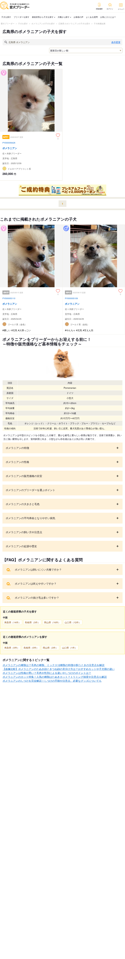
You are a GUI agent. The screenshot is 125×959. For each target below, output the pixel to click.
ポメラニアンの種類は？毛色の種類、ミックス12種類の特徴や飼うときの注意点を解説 (53, 665)
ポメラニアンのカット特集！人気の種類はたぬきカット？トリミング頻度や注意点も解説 (55, 677)
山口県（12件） (73, 622)
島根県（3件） (32, 622)
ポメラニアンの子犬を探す (43, 23)
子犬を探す (6, 17)
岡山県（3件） (50, 647)
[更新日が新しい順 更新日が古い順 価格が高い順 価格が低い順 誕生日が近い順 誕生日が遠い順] (85, 50)
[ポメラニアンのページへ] (31, 124)
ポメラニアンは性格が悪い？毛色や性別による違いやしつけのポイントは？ (47, 673)
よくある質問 (92, 17)
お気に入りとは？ (108, 17)
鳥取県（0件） (11, 647)
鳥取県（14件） (12, 622)
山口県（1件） (69, 647)
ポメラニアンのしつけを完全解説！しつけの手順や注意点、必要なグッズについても (52, 681)
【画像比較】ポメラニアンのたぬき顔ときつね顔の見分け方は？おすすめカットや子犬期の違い (59, 669)
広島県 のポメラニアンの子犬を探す (74, 23)
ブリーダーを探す (21, 17)
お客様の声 (78, 17)
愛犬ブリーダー (7, 23)
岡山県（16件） (52, 622)
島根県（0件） (31, 647)
